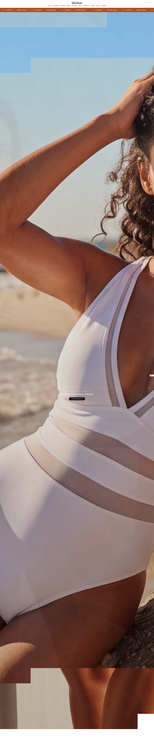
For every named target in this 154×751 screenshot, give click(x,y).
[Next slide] (149, 387)
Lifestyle (98, 5)
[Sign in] (147, 2)
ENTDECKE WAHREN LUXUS (77, 616)
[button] (144, 2)
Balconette (74, 5)
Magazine (104, 5)
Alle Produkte (55, 5)
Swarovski (62, 5)
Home (49, 5)
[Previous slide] (5, 387)
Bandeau (69, 5)
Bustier (80, 5)
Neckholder (86, 5)
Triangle (93, 5)
